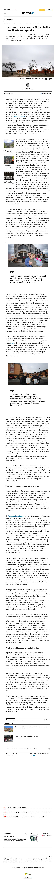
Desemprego (30, 23)
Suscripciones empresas (27, 868)
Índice (35, 868)
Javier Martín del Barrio (19, 728)
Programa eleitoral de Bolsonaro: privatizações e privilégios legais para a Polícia (26, 816)
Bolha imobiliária (9, 748)
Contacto (13, 867)
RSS (32, 868)
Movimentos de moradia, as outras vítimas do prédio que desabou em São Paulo (9, 167)
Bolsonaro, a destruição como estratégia (16, 807)
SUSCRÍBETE (42, 9)
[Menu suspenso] (5, 13)
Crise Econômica (7, 23)
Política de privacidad (37, 867)
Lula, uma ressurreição (11, 810)
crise (12, 343)
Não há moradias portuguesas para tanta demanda (31, 726)
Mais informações (9, 755)
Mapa (43, 867)
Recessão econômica (28, 748)
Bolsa (25, 23)
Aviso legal (25, 867)
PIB (43, 23)
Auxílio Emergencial (37, 23)
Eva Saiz (28, 88)
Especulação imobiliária (18, 748)
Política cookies (30, 867)
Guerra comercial (19, 23)
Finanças (13, 23)
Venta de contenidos (19, 867)
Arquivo (32, 833)
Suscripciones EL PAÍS (18, 868)
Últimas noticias (8, 804)
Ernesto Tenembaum (18, 738)
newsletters (7, 833)
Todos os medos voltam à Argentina (26, 736)
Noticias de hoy (38, 868)
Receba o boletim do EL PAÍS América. (15, 719)
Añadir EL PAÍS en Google (46, 93)
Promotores (36, 748)
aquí (34, 755)
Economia (8, 20)
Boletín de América (9, 836)
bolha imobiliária (19, 116)
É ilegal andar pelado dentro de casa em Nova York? (9, 182)
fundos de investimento (16, 516)
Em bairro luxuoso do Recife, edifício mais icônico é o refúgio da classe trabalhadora (8, 152)
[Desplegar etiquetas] (49, 749)
